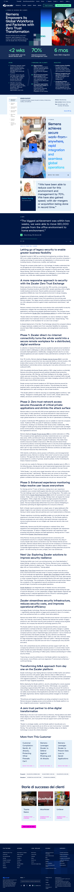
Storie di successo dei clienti (13, 123)
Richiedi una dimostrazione (63, 5)
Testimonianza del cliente (14, 107)
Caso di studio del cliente (13, 111)
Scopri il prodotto (49, 5)
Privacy (47, 880)
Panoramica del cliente (13, 100)
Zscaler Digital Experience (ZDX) (33, 774)
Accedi (61, 1)
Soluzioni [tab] (29, 5)
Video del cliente (13, 104)
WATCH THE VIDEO (27, 765)
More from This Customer (13, 115)
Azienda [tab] (39, 5)
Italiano (67, 1)
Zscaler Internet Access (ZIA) (48, 774)
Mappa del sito (49, 877)
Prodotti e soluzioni (13, 120)
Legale (47, 882)
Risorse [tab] (34, 5)
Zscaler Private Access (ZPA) (62, 774)
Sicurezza (47, 884)
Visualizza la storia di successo (28, 817)
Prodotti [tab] (24, 5)
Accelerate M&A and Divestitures (34, 777)
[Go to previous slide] (70, 241)
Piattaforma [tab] (18, 5)
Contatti (55, 1)
